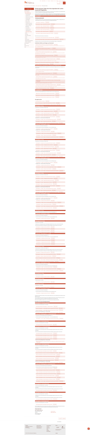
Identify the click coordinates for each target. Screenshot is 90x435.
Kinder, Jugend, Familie (38, 5)
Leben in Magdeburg (32, 5)
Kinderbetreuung (28, 15)
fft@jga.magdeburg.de (53, 412)
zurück (60, 418)
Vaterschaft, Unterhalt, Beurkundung (28, 26)
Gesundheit (26, 34)
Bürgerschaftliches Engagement (29, 40)
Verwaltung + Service (26, 10)
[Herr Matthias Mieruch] (50, 412)
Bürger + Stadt (28, 5)
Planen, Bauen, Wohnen (28, 35)
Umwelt (26, 36)
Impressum (48, 426)
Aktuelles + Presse (26, 45)
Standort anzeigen (39, 425)
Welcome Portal (27, 39)
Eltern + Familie (27, 20)
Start (25, 5)
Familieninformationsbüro (29, 23)
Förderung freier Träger (44, 5)
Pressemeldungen (49, 425)
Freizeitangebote (28, 19)
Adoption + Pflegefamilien (29, 24)
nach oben (64, 418)
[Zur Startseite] (29, 2)
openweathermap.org (59, 429)
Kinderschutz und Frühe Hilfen (29, 16)
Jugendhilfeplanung (28, 30)
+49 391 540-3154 (53, 411)
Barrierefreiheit (48, 431)
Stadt (25, 44)
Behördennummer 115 (39, 426)
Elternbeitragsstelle (28, 14)
